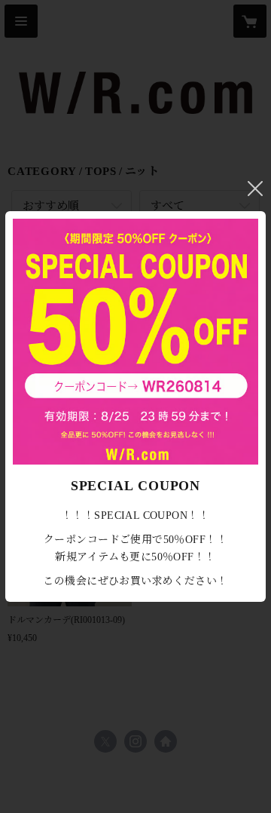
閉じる (255, 188)
